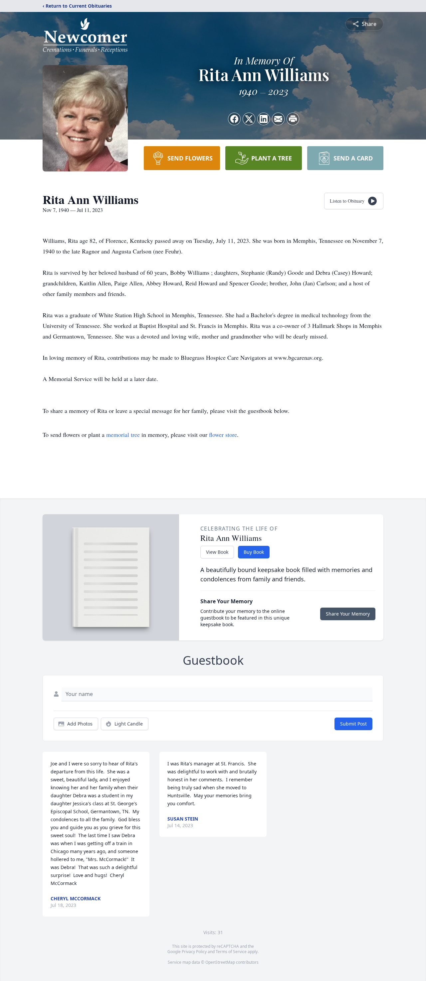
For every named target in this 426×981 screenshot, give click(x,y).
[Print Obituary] (293, 119)
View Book (217, 552)
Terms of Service (231, 951)
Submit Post (353, 724)
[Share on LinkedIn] (264, 119)
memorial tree (123, 435)
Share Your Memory (348, 614)
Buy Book (254, 552)
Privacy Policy (194, 951)
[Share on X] (249, 119)
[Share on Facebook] (234, 119)
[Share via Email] (278, 119)
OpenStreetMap (220, 962)
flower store (223, 435)
